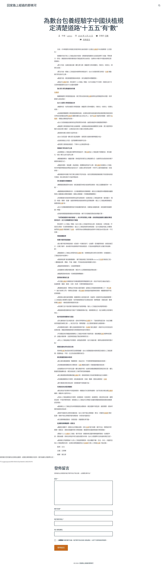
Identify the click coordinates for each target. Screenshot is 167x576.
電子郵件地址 (59, 519)
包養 (106, 72)
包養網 (96, 49)
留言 (56, 479)
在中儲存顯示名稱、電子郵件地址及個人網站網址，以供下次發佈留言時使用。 (82, 540)
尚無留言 (86, 39)
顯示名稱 (57, 509)
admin (69, 36)
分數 (106, 36)
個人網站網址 (58, 530)
